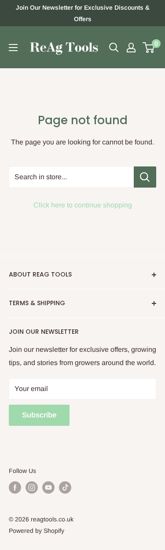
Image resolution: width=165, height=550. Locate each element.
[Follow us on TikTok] (65, 487)
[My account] (131, 47)
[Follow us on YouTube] (48, 487)
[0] (148, 47)
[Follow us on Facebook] (15, 487)
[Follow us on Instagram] (32, 487)
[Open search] (114, 47)
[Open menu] (13, 47)
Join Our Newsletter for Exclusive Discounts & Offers (83, 13)
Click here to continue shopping (82, 205)
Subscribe (39, 415)
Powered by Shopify (36, 530)
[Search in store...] (145, 177)
